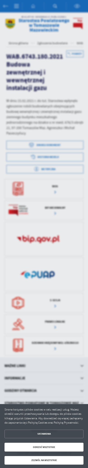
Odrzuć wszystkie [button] (44, 447)
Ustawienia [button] (44, 434)
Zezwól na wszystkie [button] (44, 460)
